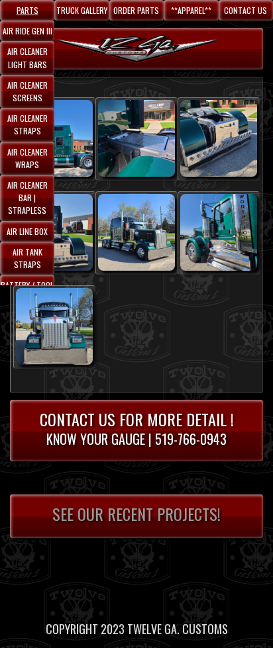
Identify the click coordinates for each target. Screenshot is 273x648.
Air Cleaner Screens (27, 91)
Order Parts (136, 10)
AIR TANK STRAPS (27, 258)
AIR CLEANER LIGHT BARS (27, 57)
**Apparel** (191, 10)
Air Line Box (27, 231)
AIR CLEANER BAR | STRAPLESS (27, 197)
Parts (27, 10)
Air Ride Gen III (27, 30)
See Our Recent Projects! (136, 514)
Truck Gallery (81, 10)
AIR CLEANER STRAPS (27, 124)
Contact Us (245, 10)
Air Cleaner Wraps (27, 158)
